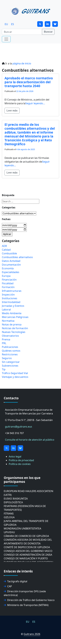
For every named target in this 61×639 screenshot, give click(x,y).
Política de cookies (20, 464)
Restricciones (10, 354)
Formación (8, 287)
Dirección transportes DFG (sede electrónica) (25, 593)
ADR (4, 246)
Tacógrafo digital (17, 581)
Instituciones (9, 298)
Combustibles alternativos (17, 257)
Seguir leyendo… (35, 103)
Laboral (6, 309)
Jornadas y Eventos (13, 305)
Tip (3, 369)
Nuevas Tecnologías (13, 332)
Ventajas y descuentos (15, 377)
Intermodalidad (11, 302)
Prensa (6, 339)
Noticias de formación (15, 328)
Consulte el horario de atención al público (29, 439)
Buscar (48, 31)
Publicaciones (10, 347)
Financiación (9, 279)
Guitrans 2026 (32, 634)
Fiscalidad (7, 283)
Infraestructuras (11, 291)
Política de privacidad (21, 460)
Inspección (8, 294)
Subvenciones (10, 365)
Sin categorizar (11, 362)
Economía (8, 268)
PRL (4, 343)
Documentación (11, 264)
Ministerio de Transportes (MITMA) (27, 605)
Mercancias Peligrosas (15, 317)
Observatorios (10, 335)
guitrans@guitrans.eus (18, 426)
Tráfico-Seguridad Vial (15, 373)
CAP (9, 586)
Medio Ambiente (11, 313)
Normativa (8, 320)
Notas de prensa (11, 324)
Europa (6, 276)
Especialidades (10, 272)
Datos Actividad (11, 261)
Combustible (9, 253)
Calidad (6, 249)
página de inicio (22, 63)
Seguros (7, 358)
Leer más (12, 110)
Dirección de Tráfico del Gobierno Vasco (31, 600)
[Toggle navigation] (6, 39)
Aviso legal (15, 456)
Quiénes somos (11, 350)
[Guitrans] (31, 11)
